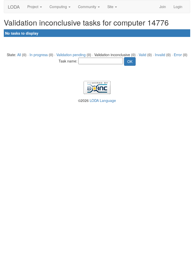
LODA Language (103, 100)
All (19, 54)
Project (33, 6)
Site (110, 6)
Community (87, 6)
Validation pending (71, 54)
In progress (39, 54)
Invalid (160, 54)
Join (162, 6)
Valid (142, 54)
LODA (14, 6)
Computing (59, 6)
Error (178, 54)
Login (178, 6)
